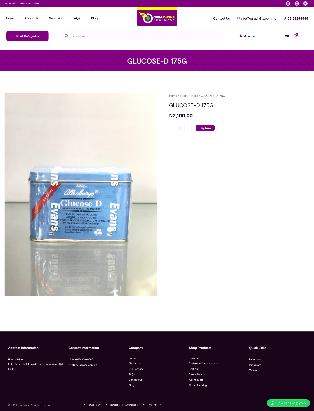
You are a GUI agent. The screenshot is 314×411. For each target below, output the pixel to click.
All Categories (29, 36)
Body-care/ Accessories (203, 363)
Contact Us (135, 379)
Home (173, 95)
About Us (134, 363)
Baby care (195, 357)
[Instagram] (297, 3)
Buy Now (205, 127)
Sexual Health (197, 374)
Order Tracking (198, 385)
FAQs (132, 374)
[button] (288, 403)
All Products (196, 379)
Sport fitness (189, 95)
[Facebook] (288, 3)
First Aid (194, 368)
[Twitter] (305, 3)
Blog (131, 385)
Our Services (136, 368)
